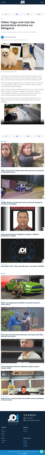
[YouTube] (31, 415)
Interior (3, 435)
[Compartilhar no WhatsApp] (6, 14)
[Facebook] (24, 415)
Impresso (25, 431)
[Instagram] (26, 415)
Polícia (2, 433)
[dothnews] (24, 453)
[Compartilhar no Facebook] (17, 14)
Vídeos (2, 442)
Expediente (25, 446)
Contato (25, 444)
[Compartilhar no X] (28, 14)
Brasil (2, 429)
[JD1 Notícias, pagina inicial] (22, 2)
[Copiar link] (39, 14)
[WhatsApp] (35, 415)
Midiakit (25, 442)
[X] (28, 415)
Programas (3, 440)
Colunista (25, 429)
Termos (25, 440)
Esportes (3, 431)
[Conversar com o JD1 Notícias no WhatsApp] (41, 451)
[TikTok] (33, 415)
